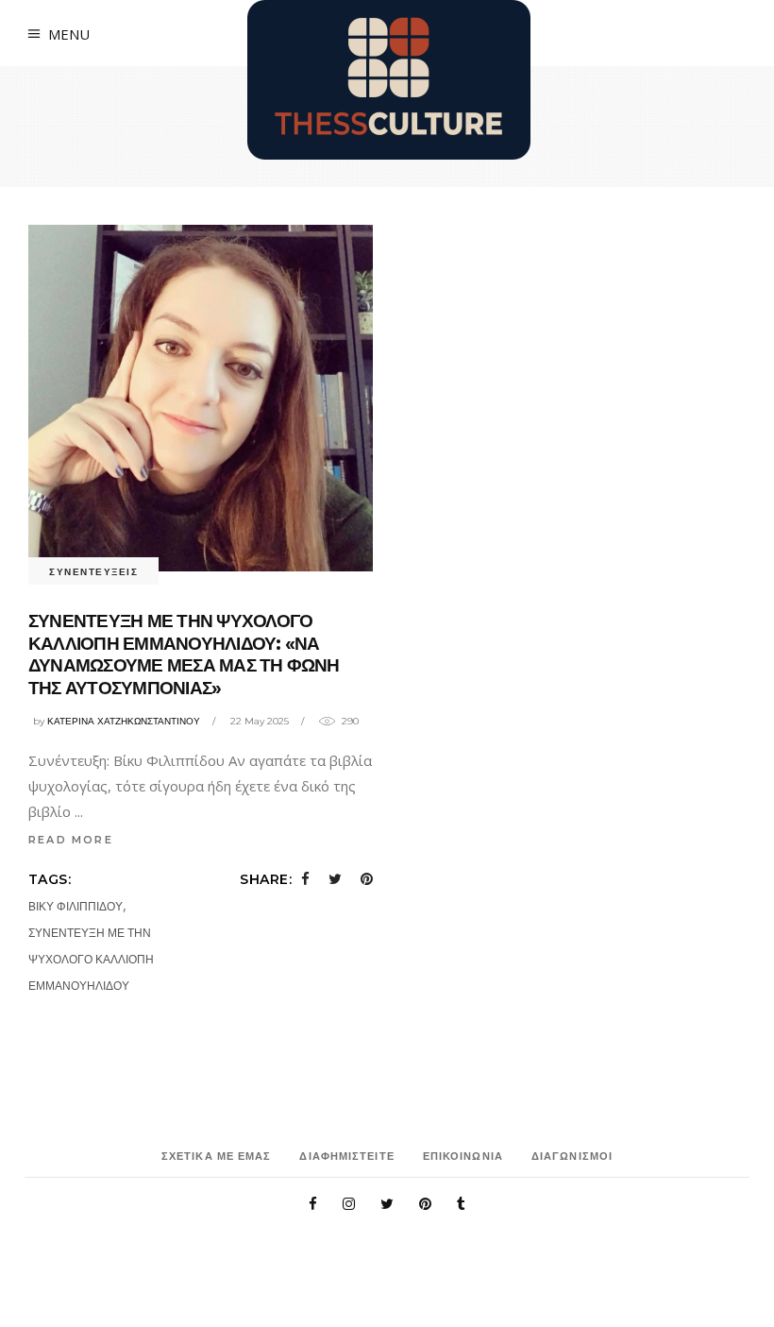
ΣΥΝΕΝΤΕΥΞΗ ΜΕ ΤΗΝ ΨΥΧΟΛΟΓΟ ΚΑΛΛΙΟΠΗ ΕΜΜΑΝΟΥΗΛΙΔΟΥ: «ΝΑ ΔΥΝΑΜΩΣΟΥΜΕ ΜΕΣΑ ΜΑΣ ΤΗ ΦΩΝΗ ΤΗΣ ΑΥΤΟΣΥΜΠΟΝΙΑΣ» (184, 654)
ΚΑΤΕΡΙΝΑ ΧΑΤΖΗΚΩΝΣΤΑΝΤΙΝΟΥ (123, 721)
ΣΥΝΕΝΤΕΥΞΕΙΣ (93, 572)
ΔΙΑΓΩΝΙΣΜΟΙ (572, 1156)
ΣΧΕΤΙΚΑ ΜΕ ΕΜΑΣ (216, 1156)
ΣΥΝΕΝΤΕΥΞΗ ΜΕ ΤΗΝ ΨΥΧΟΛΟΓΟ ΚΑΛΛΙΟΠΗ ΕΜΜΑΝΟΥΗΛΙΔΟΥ (91, 959)
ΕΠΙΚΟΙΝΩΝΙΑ (463, 1156)
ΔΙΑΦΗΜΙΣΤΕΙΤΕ (346, 1156)
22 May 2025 (259, 721)
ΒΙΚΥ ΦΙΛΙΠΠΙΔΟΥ (75, 906)
